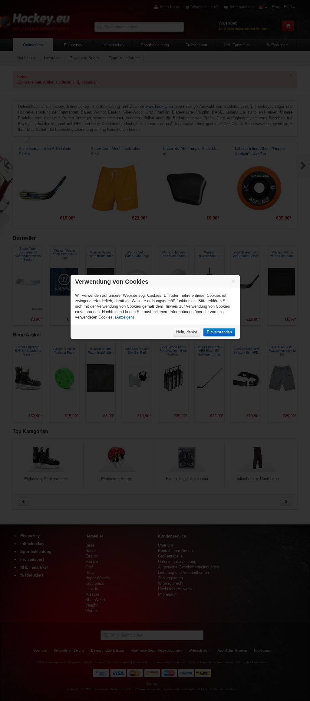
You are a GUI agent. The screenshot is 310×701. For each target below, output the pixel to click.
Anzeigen (124, 317)
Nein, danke (186, 332)
